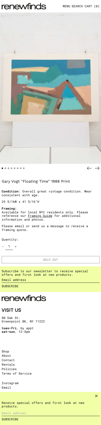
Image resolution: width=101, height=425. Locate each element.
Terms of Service (17, 373)
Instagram (10, 383)
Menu (66, 6)
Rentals (8, 364)
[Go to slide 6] (18, 168)
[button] (77, 6)
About (6, 355)
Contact (8, 360)
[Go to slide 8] (24, 168)
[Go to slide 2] (5, 168)
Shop (5, 351)
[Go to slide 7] (21, 168)
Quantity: (10, 239)
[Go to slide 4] (11, 168)
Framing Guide (40, 216)
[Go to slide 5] (15, 168)
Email (6, 388)
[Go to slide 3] (8, 168)
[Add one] (15, 246)
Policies (9, 369)
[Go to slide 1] (2, 168)
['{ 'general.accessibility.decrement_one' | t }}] (2, 246)
